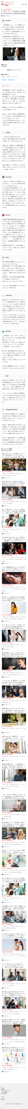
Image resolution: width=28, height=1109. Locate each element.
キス (9, 955)
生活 (5, 531)
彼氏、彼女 (14, 559)
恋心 (17, 559)
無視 (8, 475)
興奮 (4, 561)
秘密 (10, 1069)
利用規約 (3, 1089)
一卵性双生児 (23, 616)
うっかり (23, 814)
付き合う (7, 786)
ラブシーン (4, 559)
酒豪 (6, 702)
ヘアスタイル (7, 1013)
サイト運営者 (4, 1092)
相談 (16, 844)
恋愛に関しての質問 (20, 11)
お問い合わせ (4, 1093)
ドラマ (22, 473)
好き (4, 13)
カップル (3, 872)
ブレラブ (12, 1103)
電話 (24, 13)
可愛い (8, 674)
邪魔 (14, 475)
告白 (24, 842)
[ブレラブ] (7, 3)
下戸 (21, 700)
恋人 (12, 13)
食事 (21, 872)
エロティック (23, 557)
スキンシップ (12, 955)
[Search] (22, 4)
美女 (15, 786)
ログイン (19, 70)
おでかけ (22, 983)
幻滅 (16, 1041)
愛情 (4, 590)
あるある (22, 756)
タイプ (6, 674)
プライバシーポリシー (6, 1090)
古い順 (16, 76)
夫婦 (4, 816)
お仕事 (22, 842)
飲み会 (9, 702)
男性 (21, 1041)
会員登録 (9, 70)
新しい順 (12, 76)
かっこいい (23, 672)
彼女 (7, 13)
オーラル (22, 587)
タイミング (23, 1011)
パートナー (23, 529)
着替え (10, 646)
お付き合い (23, 501)
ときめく (22, 1039)
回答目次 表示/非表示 (8, 80)
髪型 (23, 1041)
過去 (18, 844)
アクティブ (3, 76)
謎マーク (13, 1069)
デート (6, 503)
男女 (10, 503)
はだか (22, 644)
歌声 (21, 674)
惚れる (16, 674)
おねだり (22, 870)
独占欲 (18, 13)
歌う (19, 674)
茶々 (10, 475)
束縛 (15, 13)
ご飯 (25, 870)
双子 (6, 618)
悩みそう (22, 618)
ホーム (2, 1087)
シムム (2, 1096)
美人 (13, 786)
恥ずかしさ (22, 559)
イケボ (22, 784)
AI (21, 926)
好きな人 (5, 475)
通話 (21, 13)
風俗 (20, 844)
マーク (22, 1067)
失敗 (6, 816)
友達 (8, 503)
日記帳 (8, 1069)
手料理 (18, 872)
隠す (13, 646)
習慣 (7, 531)
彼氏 (9, 13)
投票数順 (8, 76)
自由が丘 (3, 1099)
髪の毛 (18, 1013)
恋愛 (18, 559)
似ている (3, 618)
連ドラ (12, 475)
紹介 (12, 503)
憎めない (3, 758)
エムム (2, 1097)
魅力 (18, 786)
